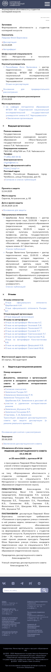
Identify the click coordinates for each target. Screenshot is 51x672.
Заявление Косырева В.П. (18, 412)
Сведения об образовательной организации (33, 625)
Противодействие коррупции (33, 635)
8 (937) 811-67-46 (10, 611)
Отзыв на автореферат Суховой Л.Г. (22, 331)
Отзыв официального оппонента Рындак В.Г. (26, 309)
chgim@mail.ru (11, 162)
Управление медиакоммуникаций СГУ (36, 603)
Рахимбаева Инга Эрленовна (21, 67)
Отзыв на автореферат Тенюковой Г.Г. (23, 328)
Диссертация (9, 42)
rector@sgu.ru (7, 614)
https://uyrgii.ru (11, 168)
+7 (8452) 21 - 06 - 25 (34, 606)
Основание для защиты (14, 210)
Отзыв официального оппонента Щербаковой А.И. (26, 304)
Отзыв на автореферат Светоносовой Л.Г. (25, 334)
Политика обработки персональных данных (35, 631)
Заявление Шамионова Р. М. (19, 395)
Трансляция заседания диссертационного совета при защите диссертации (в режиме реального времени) (25, 421)
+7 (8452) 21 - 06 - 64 (34, 619)
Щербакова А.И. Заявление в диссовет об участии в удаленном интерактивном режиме (26, 403)
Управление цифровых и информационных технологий (37, 616)
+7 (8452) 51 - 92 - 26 (9, 626)
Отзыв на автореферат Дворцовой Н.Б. (24, 345)
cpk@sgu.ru (6, 627)
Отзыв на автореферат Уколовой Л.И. (23, 325)
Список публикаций (16, 249)
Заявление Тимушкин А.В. (16, 397)
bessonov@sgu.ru (33, 620)
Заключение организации (20, 118)
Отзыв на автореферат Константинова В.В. (26, 341)
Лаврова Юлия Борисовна (14, 38)
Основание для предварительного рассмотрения (26, 90)
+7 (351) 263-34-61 (12, 157)
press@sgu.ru (32, 608)
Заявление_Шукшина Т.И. (18, 409)
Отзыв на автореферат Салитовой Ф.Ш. (24, 348)
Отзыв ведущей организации (19, 317)
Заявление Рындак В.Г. (16, 392)
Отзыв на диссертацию (17, 84)
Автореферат (9, 49)
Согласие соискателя (15, 389)
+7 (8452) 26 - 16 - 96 (9, 610)
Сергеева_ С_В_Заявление (18, 415)
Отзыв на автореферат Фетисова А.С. (23, 322)
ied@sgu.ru (6, 635)
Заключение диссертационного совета (22, 444)
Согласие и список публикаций (20, 179)
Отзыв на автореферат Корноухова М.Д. (25, 337)
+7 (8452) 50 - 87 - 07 (9, 633)
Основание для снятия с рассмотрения (21, 432)
